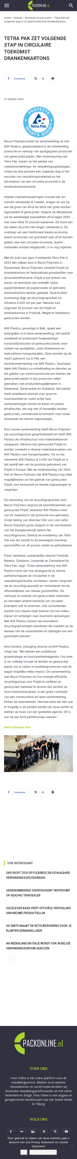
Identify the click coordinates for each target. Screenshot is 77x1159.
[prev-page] (6, 958)
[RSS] (44, 1132)
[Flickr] (22, 1132)
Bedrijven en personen (38, 18)
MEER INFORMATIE (43, 1152)
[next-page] (13, 958)
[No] (72, 1146)
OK (24, 1152)
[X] (55, 1132)
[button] (6, 5)
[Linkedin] (33, 1132)
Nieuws (18, 18)
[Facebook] (11, 1132)
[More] (52, 79)
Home (7, 18)
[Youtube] (66, 1132)
